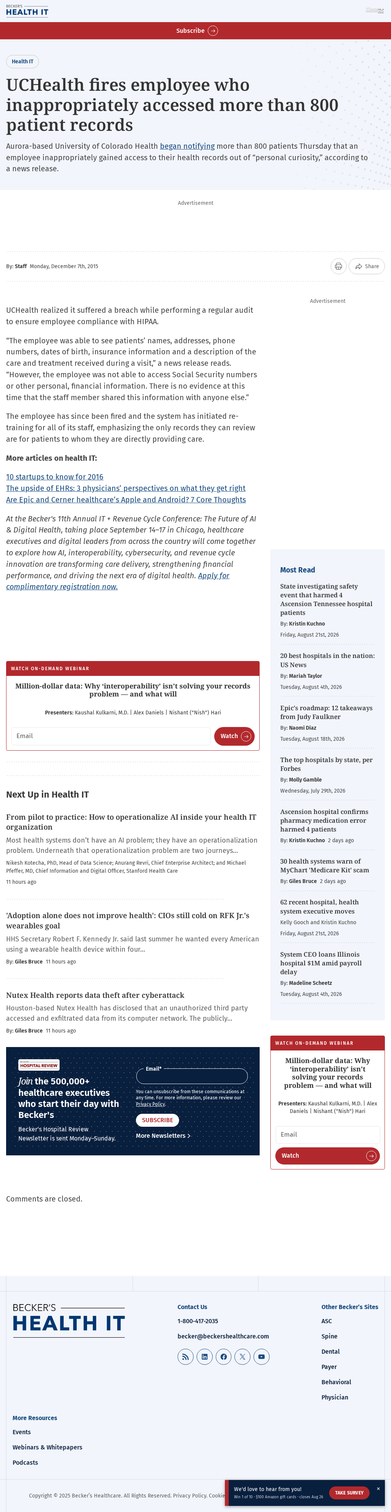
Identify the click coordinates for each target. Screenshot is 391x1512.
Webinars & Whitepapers (47, 1447)
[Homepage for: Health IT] (37, 11)
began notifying (187, 146)
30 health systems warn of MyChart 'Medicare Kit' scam (324, 865)
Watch (229, 736)
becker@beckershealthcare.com (223, 1336)
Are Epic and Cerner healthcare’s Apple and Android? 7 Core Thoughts (126, 499)
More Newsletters (161, 1135)
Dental (331, 1351)
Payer (329, 1366)
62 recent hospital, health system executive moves (319, 906)
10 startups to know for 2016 (54, 476)
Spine (330, 1336)
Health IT (22, 61)
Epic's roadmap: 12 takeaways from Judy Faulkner (326, 712)
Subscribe (190, 30)
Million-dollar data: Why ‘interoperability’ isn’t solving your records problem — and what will (132, 690)
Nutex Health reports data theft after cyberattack (95, 995)
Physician (335, 1397)
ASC (327, 1321)
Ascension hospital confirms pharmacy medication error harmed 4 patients (324, 820)
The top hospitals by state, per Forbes (326, 764)
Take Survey (349, 1493)
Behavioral (336, 1382)
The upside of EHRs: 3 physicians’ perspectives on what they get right (126, 488)
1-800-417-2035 (198, 1321)
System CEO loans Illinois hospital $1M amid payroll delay (321, 963)
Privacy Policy (150, 1104)
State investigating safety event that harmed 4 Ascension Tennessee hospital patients (326, 599)
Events (22, 1432)
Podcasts (25, 1462)
